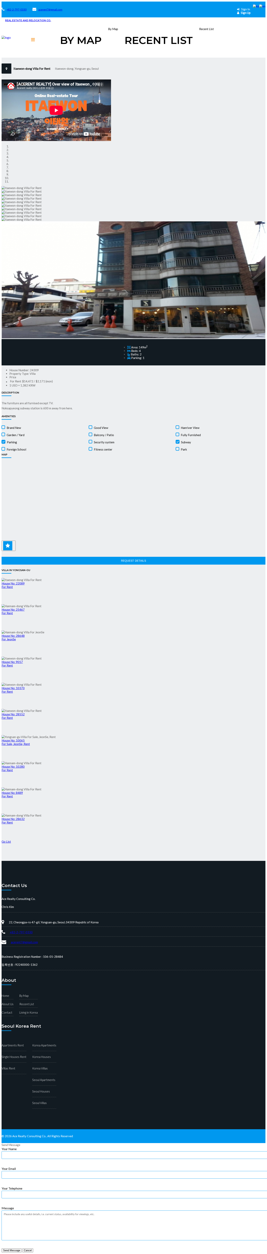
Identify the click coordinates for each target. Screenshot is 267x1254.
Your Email (9, 1168)
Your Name (9, 1149)
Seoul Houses (41, 1091)
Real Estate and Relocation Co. (28, 20)
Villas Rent (8, 1068)
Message (8, 1208)
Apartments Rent (13, 1045)
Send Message (11, 1250)
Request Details (133, 560)
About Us (7, 1004)
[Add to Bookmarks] (9, 546)
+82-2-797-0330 (17, 9)
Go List (6, 841)
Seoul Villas (39, 1103)
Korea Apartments (44, 1045)
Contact (7, 1012)
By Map (81, 40)
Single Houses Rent (14, 1057)
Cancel (28, 1250)
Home (5, 995)
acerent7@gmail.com (50, 9)
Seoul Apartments (43, 1080)
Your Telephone (12, 1188)
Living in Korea (28, 1012)
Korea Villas (40, 1068)
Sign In (245, 9)
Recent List (159, 40)
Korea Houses (41, 1057)
